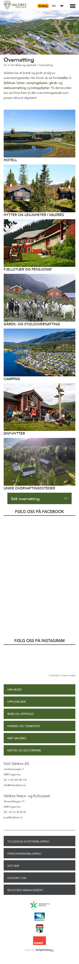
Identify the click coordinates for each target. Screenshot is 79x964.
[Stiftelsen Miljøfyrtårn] (39, 917)
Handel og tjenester (23, 726)
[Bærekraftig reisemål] (39, 905)
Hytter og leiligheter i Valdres (34, 215)
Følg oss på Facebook (39, 511)
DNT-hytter (14, 433)
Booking (43, 6)
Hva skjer (14, 689)
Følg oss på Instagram (39, 640)
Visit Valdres (16, 738)
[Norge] (39, 941)
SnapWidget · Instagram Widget (62, 676)
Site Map (13, 866)
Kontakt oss (16, 878)
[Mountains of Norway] (39, 929)
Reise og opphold (20, 714)
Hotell (10, 160)
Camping (12, 379)
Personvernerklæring (24, 853)
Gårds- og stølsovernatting (32, 324)
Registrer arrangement (25, 890)
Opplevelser (16, 702)
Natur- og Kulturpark (24, 750)
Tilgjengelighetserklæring (28, 841)
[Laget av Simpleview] (39, 950)
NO (54, 6)
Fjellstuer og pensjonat (28, 269)
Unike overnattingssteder (29, 488)
